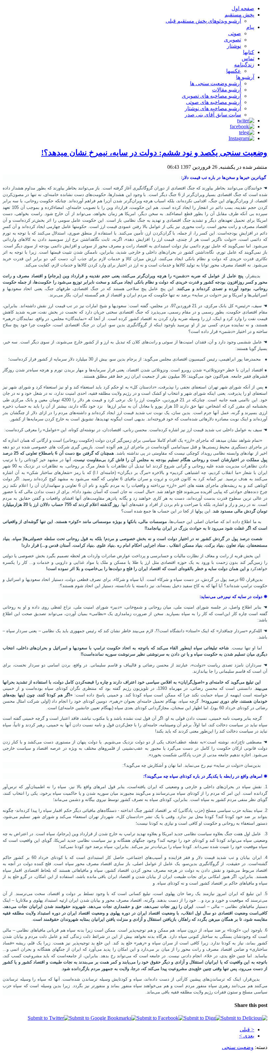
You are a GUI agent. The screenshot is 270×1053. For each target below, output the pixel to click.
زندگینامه (244, 64)
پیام (250, 27)
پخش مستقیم (239, 14)
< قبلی (247, 1029)
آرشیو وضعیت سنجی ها (215, 83)
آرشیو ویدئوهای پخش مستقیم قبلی (203, 21)
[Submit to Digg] (202, 1018)
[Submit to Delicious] (244, 1018)
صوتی (234, 33)
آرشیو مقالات (226, 89)
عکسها (233, 71)
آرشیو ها (245, 77)
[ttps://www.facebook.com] (242, 126)
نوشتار (234, 46)
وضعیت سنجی (238, 1047)
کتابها (248, 52)
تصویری (232, 39)
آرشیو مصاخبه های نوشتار (213, 108)
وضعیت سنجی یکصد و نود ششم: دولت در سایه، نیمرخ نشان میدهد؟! (154, 152)
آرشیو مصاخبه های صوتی (213, 102)
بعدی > (246, 1036)
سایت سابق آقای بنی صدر (213, 114)
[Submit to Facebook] (160, 1018)
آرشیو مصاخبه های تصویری (211, 96)
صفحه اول (242, 8)
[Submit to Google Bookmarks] (103, 1018)
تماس (248, 58)
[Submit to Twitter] (48, 1018)
